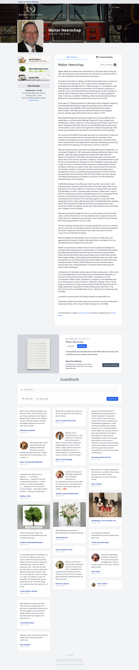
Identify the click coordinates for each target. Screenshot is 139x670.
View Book (70, 346)
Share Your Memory (110, 365)
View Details (34, 100)
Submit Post (112, 399)
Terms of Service (75, 661)
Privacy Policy (64, 661)
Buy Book (82, 346)
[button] (34, 517)
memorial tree (84, 313)
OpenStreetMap (71, 664)
